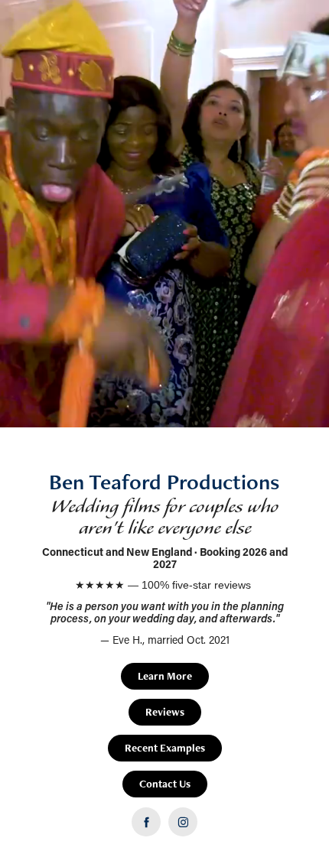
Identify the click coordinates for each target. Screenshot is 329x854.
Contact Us (165, 784)
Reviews (164, 712)
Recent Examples (165, 748)
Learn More (165, 676)
